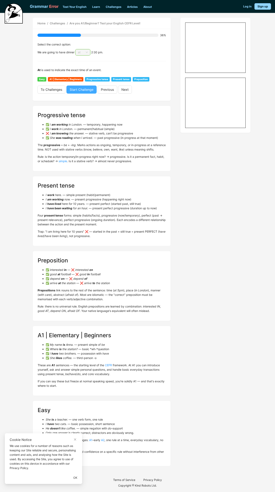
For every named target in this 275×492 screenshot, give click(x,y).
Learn (96, 6)
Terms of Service (124, 480)
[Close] (75, 439)
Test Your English (75, 6)
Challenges (113, 6)
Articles (132, 6)
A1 (90, 440)
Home (41, 23)
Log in (247, 6)
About (147, 6)
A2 (102, 440)
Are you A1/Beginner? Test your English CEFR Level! (104, 23)
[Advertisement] (215, 48)
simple (63, 161)
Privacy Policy (152, 480)
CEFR (108, 365)
